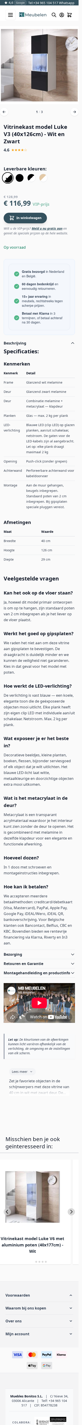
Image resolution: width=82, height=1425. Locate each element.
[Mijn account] (61, 15)
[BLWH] (31, 178)
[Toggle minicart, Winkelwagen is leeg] (69, 15)
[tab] (33, 1261)
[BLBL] (19, 178)
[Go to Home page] (33, 14)
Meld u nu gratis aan (47, 228)
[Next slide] (71, 1211)
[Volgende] (74, 112)
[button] (39, 1295)
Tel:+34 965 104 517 (43, 3)
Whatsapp (66, 3)
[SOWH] (43, 178)
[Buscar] (54, 15)
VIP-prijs (41, 204)
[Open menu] (10, 15)
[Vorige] (4, 112)
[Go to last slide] (7, 1211)
